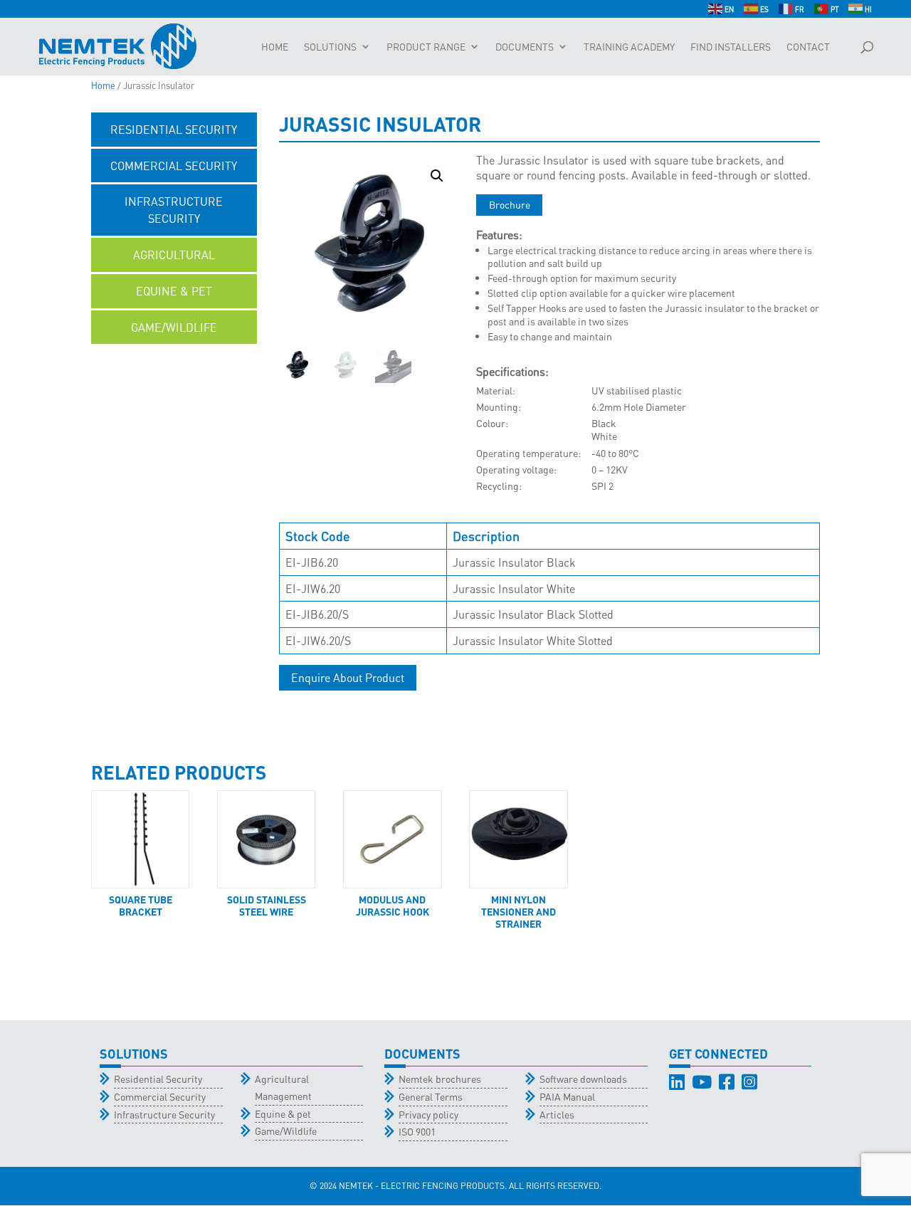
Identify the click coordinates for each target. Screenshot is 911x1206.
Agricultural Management (283, 1087)
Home (274, 47)
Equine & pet (283, 1113)
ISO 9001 (417, 1131)
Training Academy (629, 47)
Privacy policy (428, 1114)
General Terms (431, 1096)
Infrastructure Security (164, 1114)
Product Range (425, 47)
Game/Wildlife (286, 1130)
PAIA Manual (567, 1096)
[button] (437, 176)
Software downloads (583, 1078)
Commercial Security (160, 1096)
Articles (556, 1114)
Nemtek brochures (440, 1078)
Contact (808, 47)
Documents (524, 47)
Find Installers (730, 47)
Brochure (509, 204)
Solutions (330, 47)
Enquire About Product (347, 677)
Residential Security (158, 1078)
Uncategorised (174, 362)
